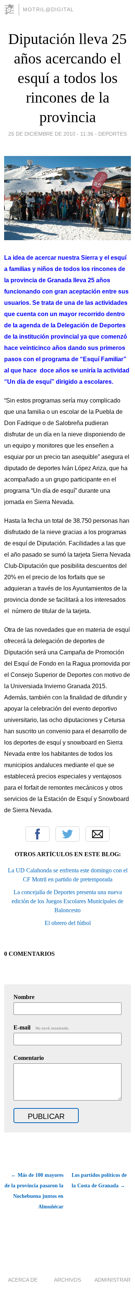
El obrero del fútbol (68, 923)
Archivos (67, 1280)
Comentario (29, 1058)
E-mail (41, 1027)
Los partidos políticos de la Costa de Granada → (99, 1180)
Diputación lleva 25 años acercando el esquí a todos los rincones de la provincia (67, 78)
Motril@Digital (48, 9)
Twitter (68, 834)
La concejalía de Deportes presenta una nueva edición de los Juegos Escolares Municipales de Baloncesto (67, 901)
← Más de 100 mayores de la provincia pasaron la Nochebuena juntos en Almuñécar (33, 1191)
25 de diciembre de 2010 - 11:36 (50, 134)
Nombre (24, 997)
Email (98, 834)
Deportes (112, 134)
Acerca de (23, 1280)
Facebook (38, 834)
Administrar (112, 1280)
